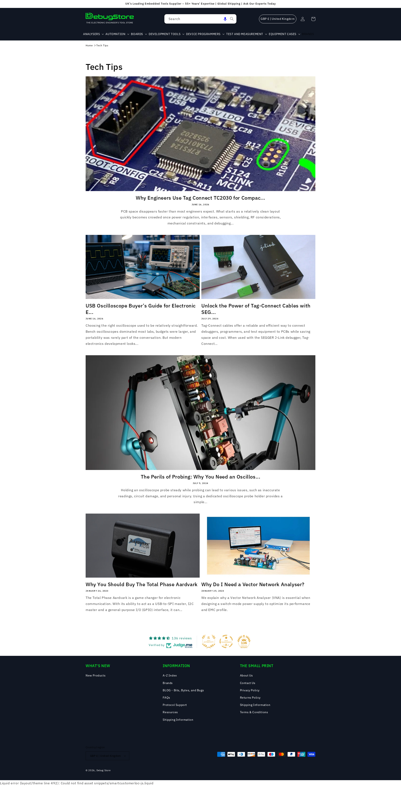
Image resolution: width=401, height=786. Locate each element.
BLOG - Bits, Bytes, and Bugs (183, 690)
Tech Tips (102, 45)
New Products (95, 675)
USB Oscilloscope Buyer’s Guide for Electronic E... (141, 308)
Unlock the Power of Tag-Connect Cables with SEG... (256, 308)
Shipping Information (178, 720)
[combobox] (200, 19)
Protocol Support (175, 705)
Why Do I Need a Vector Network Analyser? (253, 584)
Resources (170, 712)
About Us (246, 675)
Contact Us (247, 683)
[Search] (231, 18)
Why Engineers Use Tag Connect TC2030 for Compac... (200, 198)
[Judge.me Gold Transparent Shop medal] (226, 641)
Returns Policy (250, 697)
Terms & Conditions (254, 712)
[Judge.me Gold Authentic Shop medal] (208, 641)
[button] (225, 19)
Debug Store (103, 770)
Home (89, 45)
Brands (168, 683)
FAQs (166, 697)
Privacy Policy (250, 690)
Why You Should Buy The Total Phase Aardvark (142, 584)
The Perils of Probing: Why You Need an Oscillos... (200, 477)
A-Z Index (170, 675)
